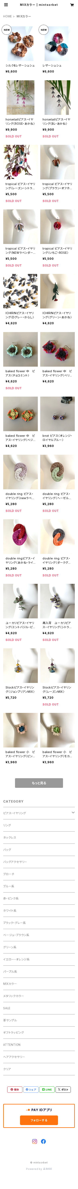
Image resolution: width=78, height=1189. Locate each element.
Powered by (34, 1168)
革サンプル (10, 1020)
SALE (6, 1008)
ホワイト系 (10, 910)
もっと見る (39, 783)
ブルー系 (8, 886)
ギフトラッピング (13, 1032)
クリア (7, 1069)
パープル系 (10, 971)
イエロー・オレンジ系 (16, 959)
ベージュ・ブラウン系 (16, 935)
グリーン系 (10, 947)
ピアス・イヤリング (14, 813)
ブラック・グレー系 (14, 922)
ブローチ (8, 874)
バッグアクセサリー (15, 862)
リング (7, 825)
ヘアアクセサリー (14, 1057)
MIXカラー (10, 983)
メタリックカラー (13, 996)
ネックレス (9, 837)
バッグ (7, 849)
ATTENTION (12, 1044)
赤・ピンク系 (11, 898)
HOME (7, 16)
